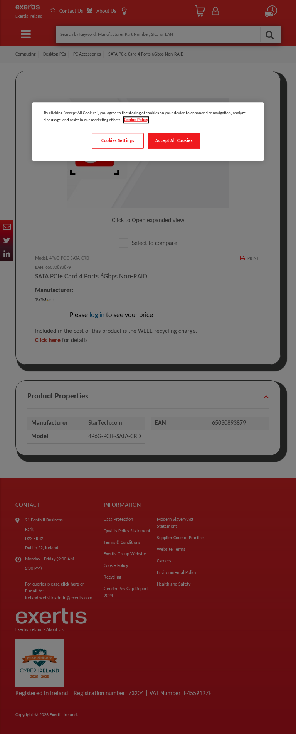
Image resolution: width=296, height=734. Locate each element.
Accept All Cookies (173, 140)
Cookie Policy (136, 120)
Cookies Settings (117, 140)
